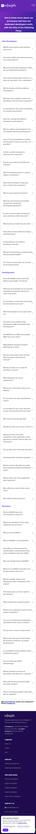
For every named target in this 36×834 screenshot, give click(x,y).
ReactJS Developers (11, 792)
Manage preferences (9, 826)
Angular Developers (11, 783)
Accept (5, 830)
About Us (8, 744)
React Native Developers (12, 796)
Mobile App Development (13, 768)
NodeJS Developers (11, 788)
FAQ (6, 752)
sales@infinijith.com (12, 807)
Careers (7, 748)
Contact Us (11, 703)
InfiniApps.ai (9, 726)
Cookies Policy (22, 823)
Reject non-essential (23, 826)
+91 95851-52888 (11, 812)
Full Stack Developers (11, 779)
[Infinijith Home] (8, 6)
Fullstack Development (12, 763)
